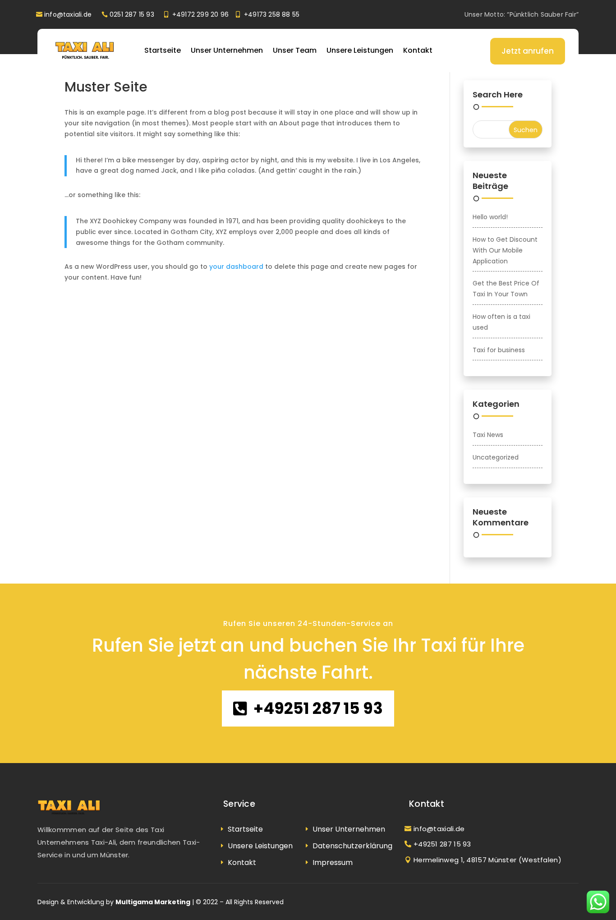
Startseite (162, 50)
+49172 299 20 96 (200, 14)
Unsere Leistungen (359, 50)
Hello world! (490, 216)
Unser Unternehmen (227, 50)
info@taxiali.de (68, 14)
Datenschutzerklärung (352, 846)
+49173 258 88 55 (271, 14)
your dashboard (236, 266)
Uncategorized (496, 457)
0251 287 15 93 (132, 14)
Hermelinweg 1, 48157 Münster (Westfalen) (487, 860)
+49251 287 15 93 (318, 708)
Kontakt (417, 50)
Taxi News (488, 434)
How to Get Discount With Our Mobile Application (505, 250)
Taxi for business (499, 349)
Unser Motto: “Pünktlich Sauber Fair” (521, 14)
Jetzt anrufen (527, 51)
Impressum (333, 862)
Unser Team (295, 50)
